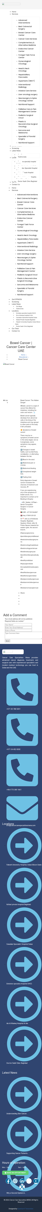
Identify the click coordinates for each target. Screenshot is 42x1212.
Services (15, 190)
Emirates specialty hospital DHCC (26, 313)
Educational (23, 357)
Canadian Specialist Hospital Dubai (26, 317)
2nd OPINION (17, 299)
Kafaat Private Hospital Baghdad (25, 320)
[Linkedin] (22, 1181)
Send (7, 641)
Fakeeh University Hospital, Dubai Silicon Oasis (27, 323)
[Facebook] (8, 1181)
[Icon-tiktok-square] (29, 1181)
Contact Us (16, 331)
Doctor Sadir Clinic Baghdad (24, 326)
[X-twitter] (22, 1187)
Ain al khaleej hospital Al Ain (24, 315)
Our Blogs (19, 306)
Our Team (15, 328)
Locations (15, 311)
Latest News (16, 304)
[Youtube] (36, 1181)
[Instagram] (15, 1181)
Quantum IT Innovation (25, 1209)
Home (14, 188)
